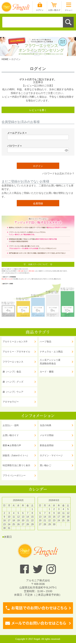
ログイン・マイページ (51, 455)
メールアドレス (17, 132)
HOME (5, 59)
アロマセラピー (11, 401)
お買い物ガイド (11, 435)
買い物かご (45, 465)
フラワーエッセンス (13, 361)
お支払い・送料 (11, 425)
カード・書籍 (47, 371)
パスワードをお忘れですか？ (58, 173)
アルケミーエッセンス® (15, 341)
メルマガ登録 (47, 435)
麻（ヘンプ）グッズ (13, 381)
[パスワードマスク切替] (66, 150)
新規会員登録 (47, 445)
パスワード (15, 145)
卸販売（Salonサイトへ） (16, 455)
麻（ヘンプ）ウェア (13, 392)
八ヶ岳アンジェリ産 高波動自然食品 (50, 362)
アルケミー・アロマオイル (16, 351)
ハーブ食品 (45, 341)
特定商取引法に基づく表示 (16, 465)
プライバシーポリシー (14, 475)
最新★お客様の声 (12, 445)
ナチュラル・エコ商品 (51, 351)
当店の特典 (45, 425)
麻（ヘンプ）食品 (12, 371)
